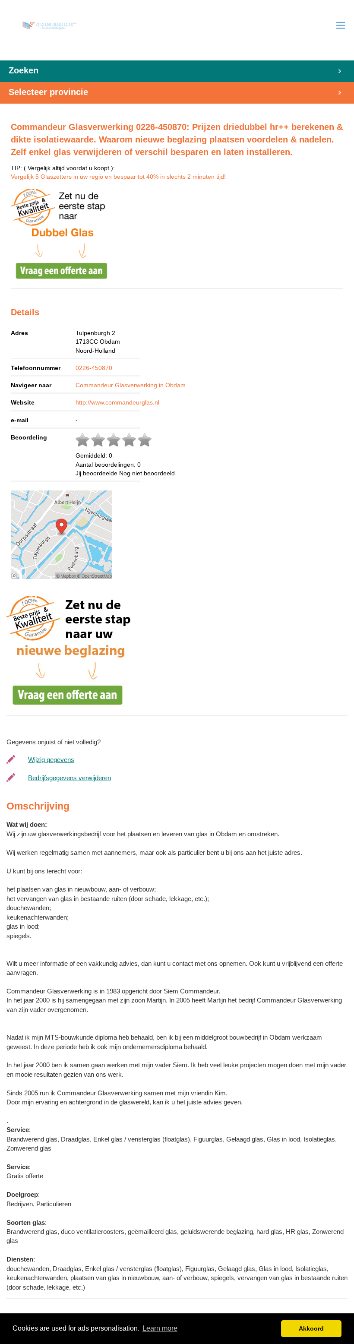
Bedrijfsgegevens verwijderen (69, 777)
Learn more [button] (159, 1328)
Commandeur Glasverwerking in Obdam (131, 385)
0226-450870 (94, 367)
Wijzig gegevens (51, 759)
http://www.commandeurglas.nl (117, 402)
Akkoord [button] (311, 1328)
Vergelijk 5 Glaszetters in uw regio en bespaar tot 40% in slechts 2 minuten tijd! (118, 177)
